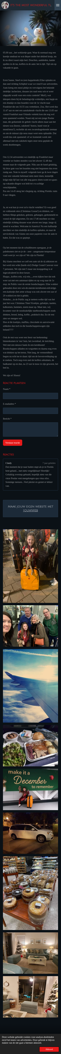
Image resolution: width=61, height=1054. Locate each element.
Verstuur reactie (12, 442)
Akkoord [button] (49, 1049)
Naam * (6, 389)
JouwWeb (30, 510)
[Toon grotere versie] (30, 566)
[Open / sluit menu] (57, 5)
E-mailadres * (9, 404)
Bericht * (7, 418)
